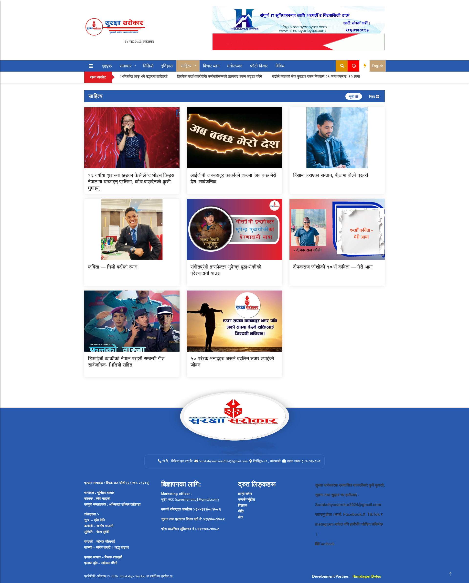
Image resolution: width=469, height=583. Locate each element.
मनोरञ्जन (234, 66)
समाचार (125, 66)
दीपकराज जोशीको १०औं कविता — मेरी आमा (333, 267)
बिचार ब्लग (211, 66)
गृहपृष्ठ (107, 66)
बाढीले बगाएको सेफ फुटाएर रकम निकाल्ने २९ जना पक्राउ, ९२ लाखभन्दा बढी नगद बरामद (310, 76)
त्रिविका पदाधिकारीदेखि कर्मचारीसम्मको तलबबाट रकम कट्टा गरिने (200, 76)
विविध (280, 66)
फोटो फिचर (259, 66)
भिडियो (148, 66)
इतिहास (167, 66)
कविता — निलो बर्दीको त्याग (112, 267)
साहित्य (186, 66)
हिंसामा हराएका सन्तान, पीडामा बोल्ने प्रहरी (330, 175)
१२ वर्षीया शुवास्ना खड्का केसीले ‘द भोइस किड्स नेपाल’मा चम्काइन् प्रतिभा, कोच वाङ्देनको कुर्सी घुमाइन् (131, 182)
